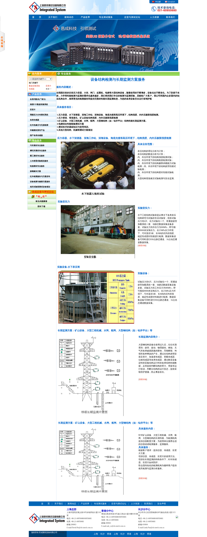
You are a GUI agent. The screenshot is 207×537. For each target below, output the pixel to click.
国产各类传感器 (36, 135)
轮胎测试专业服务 (37, 166)
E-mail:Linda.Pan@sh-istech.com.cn (151, 528)
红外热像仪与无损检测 (39, 125)
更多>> (49, 89)
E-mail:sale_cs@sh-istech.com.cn (113, 526)
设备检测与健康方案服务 (40, 182)
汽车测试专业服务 (37, 145)
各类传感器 (34, 120)
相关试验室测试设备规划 (40, 187)
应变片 (32, 109)
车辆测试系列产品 (37, 130)
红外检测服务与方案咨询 (40, 176)
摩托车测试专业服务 (38, 151)
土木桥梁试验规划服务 (39, 161)
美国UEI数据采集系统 (39, 104)
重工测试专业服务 (37, 156)
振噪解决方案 (35, 171)
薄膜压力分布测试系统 (39, 115)
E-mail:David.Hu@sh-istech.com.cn (80, 528)
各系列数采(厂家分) (38, 99)
